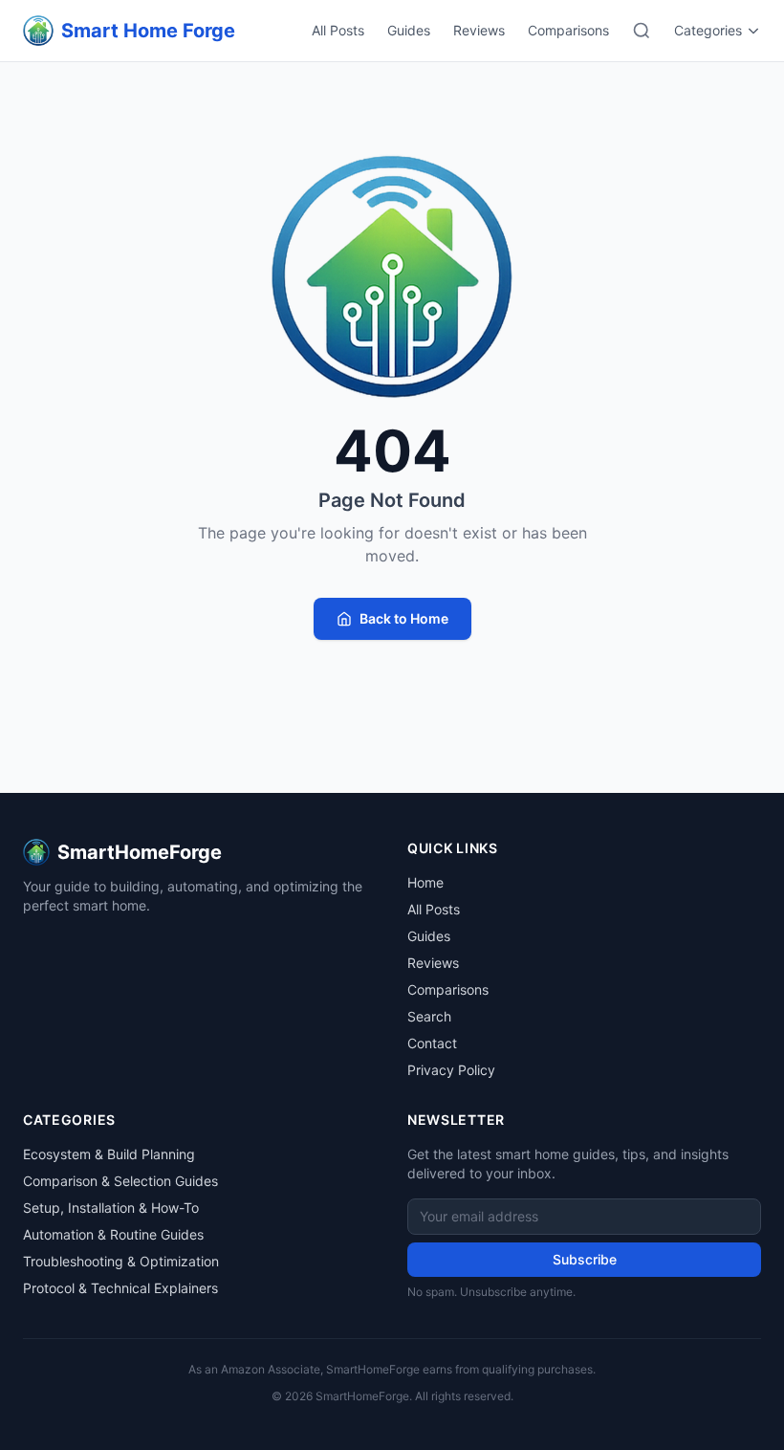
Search (429, 1016)
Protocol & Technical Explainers (120, 1288)
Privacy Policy (451, 1070)
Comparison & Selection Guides (120, 1181)
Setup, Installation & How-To (111, 1207)
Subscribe (585, 1259)
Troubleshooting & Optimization (121, 1261)
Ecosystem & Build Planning (109, 1154)
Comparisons (568, 30)
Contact (432, 1043)
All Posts (338, 30)
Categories (708, 30)
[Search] (641, 30)
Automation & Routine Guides (113, 1234)
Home (425, 882)
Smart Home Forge (148, 30)
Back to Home (403, 618)
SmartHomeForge (139, 852)
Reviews (479, 30)
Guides (408, 30)
